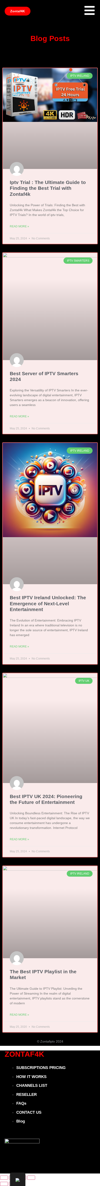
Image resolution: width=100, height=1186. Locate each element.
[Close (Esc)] (31, 1178)
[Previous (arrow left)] (4, 1184)
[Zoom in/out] (4, 1178)
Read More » (19, 226)
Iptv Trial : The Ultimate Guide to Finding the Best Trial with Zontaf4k (48, 188)
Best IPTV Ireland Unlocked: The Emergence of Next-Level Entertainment (48, 603)
